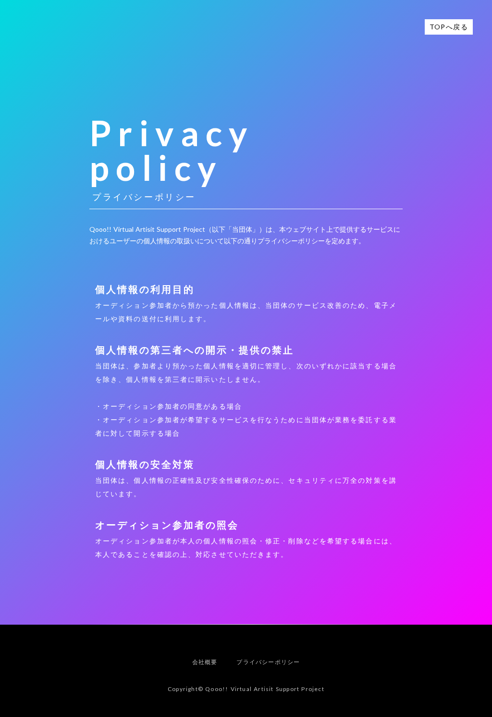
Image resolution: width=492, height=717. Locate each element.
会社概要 (205, 662)
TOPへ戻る (449, 27)
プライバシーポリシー (268, 662)
